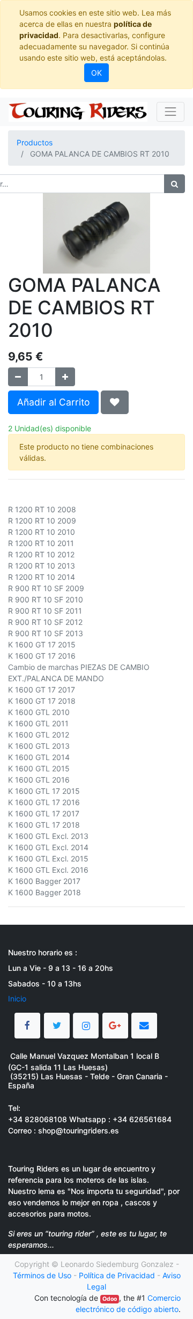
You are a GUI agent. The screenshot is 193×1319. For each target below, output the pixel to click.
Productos (35, 142)
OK (96, 72)
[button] (115, 402)
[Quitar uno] (18, 376)
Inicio (17, 998)
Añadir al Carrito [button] (53, 402)
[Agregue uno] (65, 376)
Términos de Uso (42, 1275)
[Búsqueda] (174, 183)
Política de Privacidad (117, 1275)
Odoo (109, 1298)
